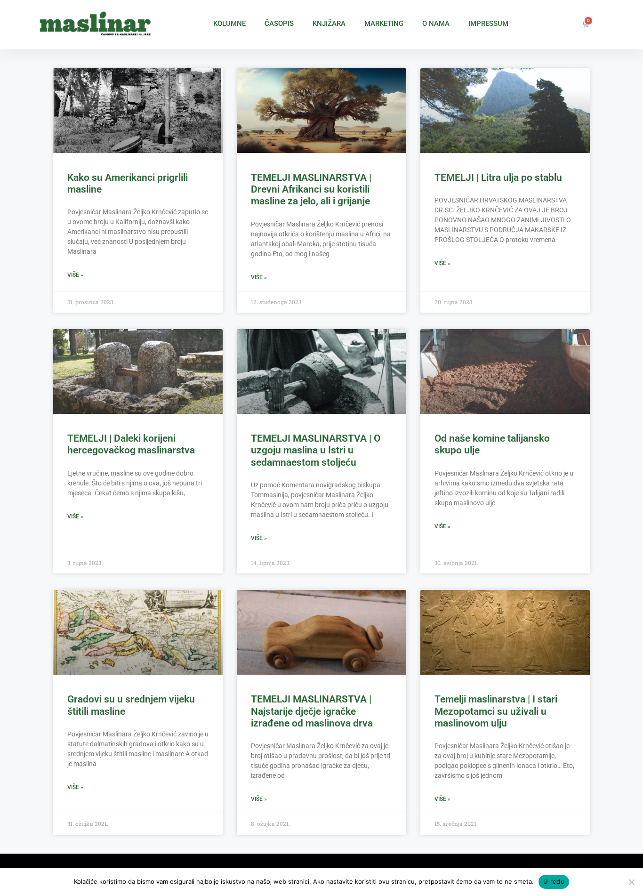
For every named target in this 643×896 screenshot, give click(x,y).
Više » (75, 275)
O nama (436, 23)
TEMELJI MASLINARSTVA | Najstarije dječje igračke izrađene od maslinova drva (312, 711)
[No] (631, 882)
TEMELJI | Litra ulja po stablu (498, 177)
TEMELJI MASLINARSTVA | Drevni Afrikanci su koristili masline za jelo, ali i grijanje (311, 189)
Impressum (488, 23)
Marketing (383, 23)
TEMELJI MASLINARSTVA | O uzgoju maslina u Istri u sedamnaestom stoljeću (315, 450)
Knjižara (329, 23)
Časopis (279, 23)
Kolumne (229, 23)
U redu (553, 881)
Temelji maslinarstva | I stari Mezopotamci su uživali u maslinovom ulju (495, 711)
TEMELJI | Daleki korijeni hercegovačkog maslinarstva (131, 444)
